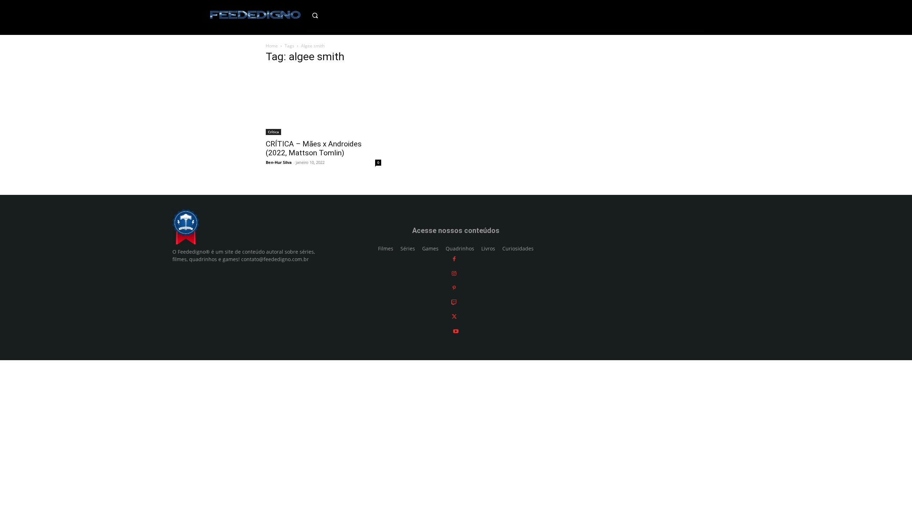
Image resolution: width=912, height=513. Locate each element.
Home (272, 46)
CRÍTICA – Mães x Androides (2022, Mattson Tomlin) (314, 148)
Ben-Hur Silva (279, 162)
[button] (330, 15)
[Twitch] (454, 302)
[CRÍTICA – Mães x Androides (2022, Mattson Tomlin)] (323, 102)
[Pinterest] (454, 288)
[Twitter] (454, 317)
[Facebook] (454, 259)
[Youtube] (455, 331)
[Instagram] (454, 273)
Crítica (273, 131)
